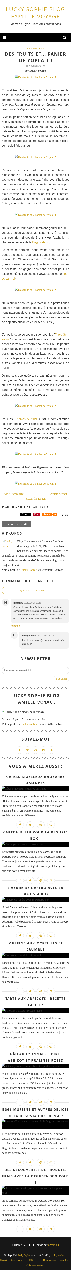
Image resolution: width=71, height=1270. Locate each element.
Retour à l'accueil (36, 498)
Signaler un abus (18, 1260)
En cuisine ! (35, 48)
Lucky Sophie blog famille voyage (35, 12)
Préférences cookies (35, 1265)
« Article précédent (12, 493)
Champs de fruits (26, 419)
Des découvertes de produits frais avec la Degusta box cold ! (35, 1176)
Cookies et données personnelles (54, 1260)
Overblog (53, 1244)
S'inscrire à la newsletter (16, 524)
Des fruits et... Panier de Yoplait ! (35, 57)
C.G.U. (32, 1260)
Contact (3, 1260)
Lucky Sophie (29, 569)
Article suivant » (59, 493)
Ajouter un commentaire (32, 590)
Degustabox (40, 242)
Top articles (59, 1255)
